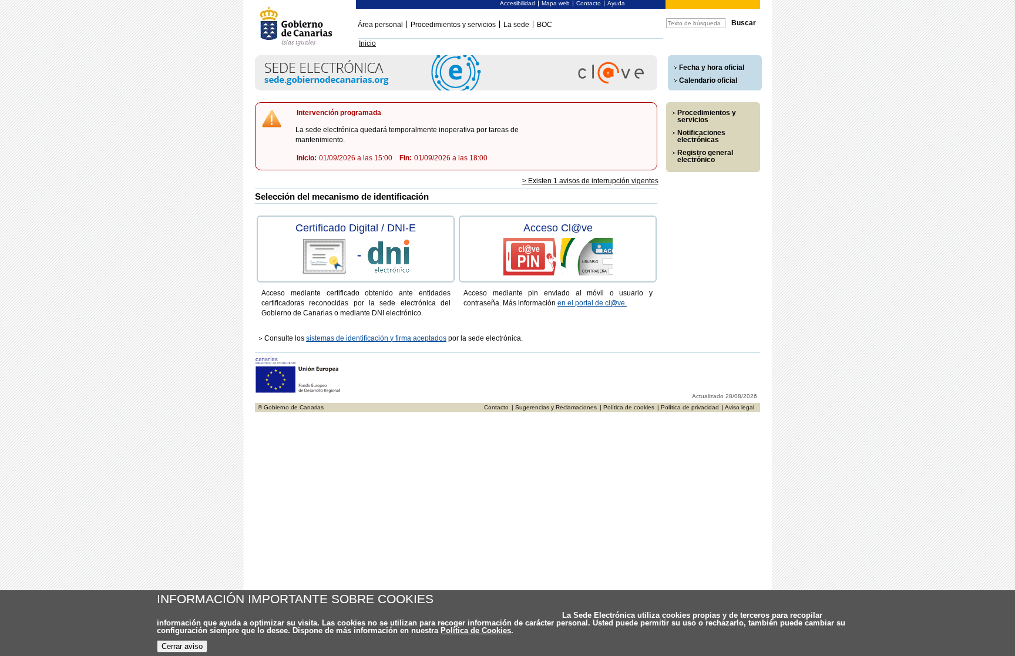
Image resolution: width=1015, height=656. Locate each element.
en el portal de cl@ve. (592, 303)
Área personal (380, 25)
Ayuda (616, 3)
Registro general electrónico (705, 156)
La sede (516, 25)
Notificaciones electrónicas (701, 136)
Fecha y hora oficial (711, 67)
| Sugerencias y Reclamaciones (554, 407)
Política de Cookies (476, 630)
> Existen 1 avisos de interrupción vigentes (590, 181)
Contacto (588, 3)
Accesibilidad (517, 3)
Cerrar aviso (182, 646)
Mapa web (556, 3)
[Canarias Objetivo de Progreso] (298, 391)
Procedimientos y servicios (453, 25)
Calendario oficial (708, 80)
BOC (544, 25)
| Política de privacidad (688, 407)
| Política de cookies (627, 407)
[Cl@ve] (456, 88)
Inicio (367, 43)
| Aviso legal (738, 407)
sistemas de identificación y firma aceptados (376, 338)
